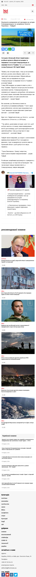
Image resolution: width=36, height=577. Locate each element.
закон (3, 507)
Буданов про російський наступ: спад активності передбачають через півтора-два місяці (15, 326)
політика (4, 498)
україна (3, 546)
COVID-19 (4, 540)
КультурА (4, 518)
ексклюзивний (6, 534)
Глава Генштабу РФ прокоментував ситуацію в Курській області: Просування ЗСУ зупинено (16, 449)
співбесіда (4, 537)
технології (4, 543)
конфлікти (4, 513)
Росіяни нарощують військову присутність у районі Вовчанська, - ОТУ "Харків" (15, 466)
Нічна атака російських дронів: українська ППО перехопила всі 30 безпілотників (14, 358)
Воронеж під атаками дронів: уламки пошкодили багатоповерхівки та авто (15, 391)
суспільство (5, 504)
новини (3, 531)
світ (2, 524)
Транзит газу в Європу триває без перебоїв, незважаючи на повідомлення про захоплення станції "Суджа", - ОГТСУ (18, 440)
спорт (3, 516)
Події (3, 521)
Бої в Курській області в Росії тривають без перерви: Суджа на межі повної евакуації (16, 293)
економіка (4, 501)
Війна (3, 510)
